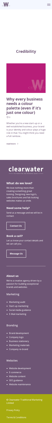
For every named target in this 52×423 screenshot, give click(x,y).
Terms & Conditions (16, 417)
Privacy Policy (13, 410)
